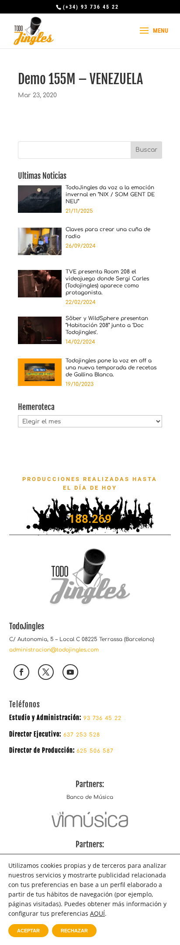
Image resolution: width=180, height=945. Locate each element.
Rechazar (74, 930)
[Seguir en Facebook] (21, 672)
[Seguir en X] (46, 672)
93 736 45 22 (102, 718)
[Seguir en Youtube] (70, 672)
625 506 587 (95, 751)
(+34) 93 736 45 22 (91, 7)
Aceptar (28, 930)
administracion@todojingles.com (54, 650)
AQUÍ (97, 913)
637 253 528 (80, 735)
